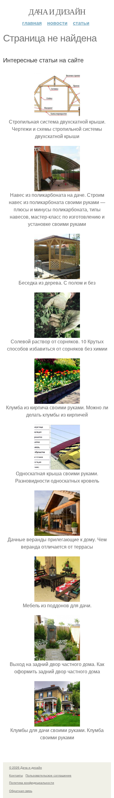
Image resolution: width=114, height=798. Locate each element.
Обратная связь (20, 791)
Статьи (81, 22)
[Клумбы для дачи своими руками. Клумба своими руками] (57, 722)
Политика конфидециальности (31, 782)
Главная (32, 22)
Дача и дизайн (57, 11)
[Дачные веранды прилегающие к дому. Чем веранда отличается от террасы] (57, 532)
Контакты (16, 775)
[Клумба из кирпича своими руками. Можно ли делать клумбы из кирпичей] (57, 400)
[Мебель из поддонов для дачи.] (57, 598)
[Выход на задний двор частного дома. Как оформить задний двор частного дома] (57, 656)
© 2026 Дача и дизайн (25, 767)
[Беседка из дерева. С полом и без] (57, 275)
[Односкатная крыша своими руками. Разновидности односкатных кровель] (57, 466)
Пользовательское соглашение (48, 775)
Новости (57, 22)
